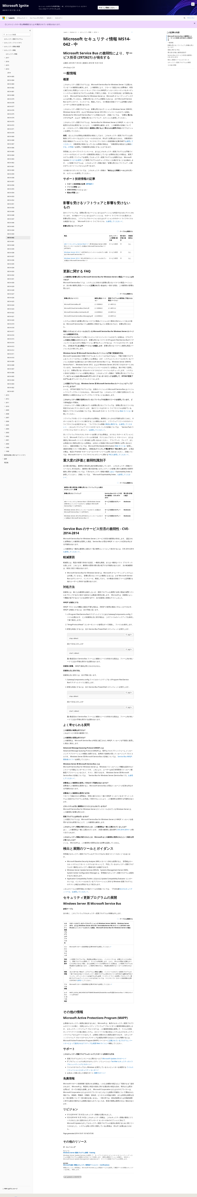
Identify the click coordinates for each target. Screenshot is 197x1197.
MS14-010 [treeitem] (10, 358)
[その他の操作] (132, 32)
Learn (66, 32)
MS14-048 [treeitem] (10, 215)
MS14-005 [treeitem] (10, 376)
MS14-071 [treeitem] (10, 129)
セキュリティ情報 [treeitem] (11, 54)
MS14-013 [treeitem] (10, 346)
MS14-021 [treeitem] (10, 316)
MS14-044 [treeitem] (10, 230)
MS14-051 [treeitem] (10, 204)
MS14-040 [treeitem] (10, 245)
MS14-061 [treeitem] (10, 166)
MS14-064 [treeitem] (10, 155)
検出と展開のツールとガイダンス (178, 60)
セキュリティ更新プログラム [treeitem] (13, 39)
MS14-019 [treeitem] (10, 324)
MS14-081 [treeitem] (10, 91)
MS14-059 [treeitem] (10, 174)
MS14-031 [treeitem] (10, 279)
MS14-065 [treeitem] (10, 151)
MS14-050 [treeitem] (10, 208)
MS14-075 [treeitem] (10, 114)
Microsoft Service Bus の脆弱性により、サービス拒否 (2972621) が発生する (180, 38)
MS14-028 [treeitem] (10, 290)
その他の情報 (172, 65)
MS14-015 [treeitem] (10, 339)
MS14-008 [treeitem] (10, 365)
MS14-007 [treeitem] (10, 369)
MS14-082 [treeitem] (10, 88)
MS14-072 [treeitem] (10, 125)
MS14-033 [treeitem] (10, 271)
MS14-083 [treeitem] (10, 84)
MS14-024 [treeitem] (10, 305)
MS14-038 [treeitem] (10, 253)
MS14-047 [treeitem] (10, 219)
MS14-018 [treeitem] (10, 328)
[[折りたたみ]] (30, 30)
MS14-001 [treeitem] (10, 391)
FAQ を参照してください (118, 454)
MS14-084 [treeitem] (10, 80)
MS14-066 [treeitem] (10, 148)
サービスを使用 (75, 160)
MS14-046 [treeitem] (10, 223)
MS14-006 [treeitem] (10, 373)
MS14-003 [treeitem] (10, 384)
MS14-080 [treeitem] (10, 95)
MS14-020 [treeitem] (10, 320)
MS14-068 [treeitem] (10, 140)
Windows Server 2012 (71, 252)
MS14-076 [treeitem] (10, 110)
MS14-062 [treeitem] (10, 163)
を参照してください (70, 552)
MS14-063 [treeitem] (10, 159)
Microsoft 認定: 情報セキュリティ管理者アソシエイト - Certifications (86, 1165)
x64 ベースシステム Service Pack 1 (75, 244)
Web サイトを (124, 411)
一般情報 (170, 43)
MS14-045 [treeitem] (10, 226)
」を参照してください (112, 221)
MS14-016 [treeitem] (10, 335)
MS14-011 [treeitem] (10, 354)
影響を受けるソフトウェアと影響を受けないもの (181, 46)
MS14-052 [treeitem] (10, 200)
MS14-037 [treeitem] (10, 256)
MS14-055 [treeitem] (10, 189)
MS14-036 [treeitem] (10, 260)
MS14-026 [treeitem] (10, 298)
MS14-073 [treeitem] (10, 121)
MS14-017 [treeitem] (10, 331)
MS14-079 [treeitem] (10, 99)
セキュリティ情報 (85, 32)
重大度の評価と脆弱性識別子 (177, 52)
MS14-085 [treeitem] (10, 76)
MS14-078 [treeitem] (10, 103)
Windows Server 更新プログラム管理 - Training (79, 1153)
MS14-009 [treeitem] (10, 361)
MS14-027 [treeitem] (10, 294)
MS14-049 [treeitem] (10, 211)
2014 (95, 32)
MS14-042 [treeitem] (10, 238)
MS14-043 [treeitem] (10, 234)
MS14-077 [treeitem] (10, 106)
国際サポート (99, 1073)
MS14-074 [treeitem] (10, 118)
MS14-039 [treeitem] (10, 249)
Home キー (73, 32)
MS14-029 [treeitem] (10, 286)
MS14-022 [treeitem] (10, 313)
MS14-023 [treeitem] (10, 309)
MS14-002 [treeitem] (10, 388)
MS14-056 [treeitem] (10, 185)
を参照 (79, 980)
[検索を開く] (184, 18)
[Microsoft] (3, 18)
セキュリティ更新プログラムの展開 (179, 62)
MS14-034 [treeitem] (10, 268)
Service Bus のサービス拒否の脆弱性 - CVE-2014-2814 (180, 56)
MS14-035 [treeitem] (10, 264)
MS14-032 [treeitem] (10, 275)
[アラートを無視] (193, 4)
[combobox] (16, 34)
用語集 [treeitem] (6, 462)
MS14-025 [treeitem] (10, 301)
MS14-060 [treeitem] (10, 170)
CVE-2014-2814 (122, 830)
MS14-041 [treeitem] (10, 241)
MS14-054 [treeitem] (10, 193)
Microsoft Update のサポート (113, 1058)
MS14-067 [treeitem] (10, 144)
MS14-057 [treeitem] (10, 181)
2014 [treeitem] (9, 73)
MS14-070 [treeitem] (10, 133)
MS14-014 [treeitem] (10, 343)
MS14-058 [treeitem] (10, 178)
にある (111, 471)
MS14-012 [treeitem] (10, 350)
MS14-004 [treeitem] (10, 380)
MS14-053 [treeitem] (10, 196)
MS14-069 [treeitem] (10, 136)
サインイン (191, 18)
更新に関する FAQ (173, 50)
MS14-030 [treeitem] (10, 283)
